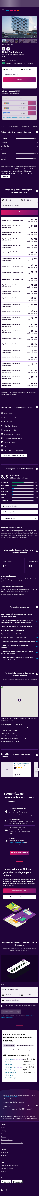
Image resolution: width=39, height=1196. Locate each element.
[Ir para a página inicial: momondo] (12, 10)
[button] (3, 10)
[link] (19, 853)
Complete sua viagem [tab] (25, 1050)
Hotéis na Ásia (17, 1116)
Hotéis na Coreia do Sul (30, 1116)
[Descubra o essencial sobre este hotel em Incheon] (37, 132)
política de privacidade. (7, 1017)
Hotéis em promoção (6, 1116)
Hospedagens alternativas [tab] (25, 1045)
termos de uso (29, 1015)
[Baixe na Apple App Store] (17, 1181)
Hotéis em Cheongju (10, 1077)
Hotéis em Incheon (7, 1118)
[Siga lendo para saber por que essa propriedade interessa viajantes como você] (37, 607)
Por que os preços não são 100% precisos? (17, 1109)
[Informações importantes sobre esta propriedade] (37, 551)
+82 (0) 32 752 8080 (9, 60)
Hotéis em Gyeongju (10, 1070)
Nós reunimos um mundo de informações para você (17, 1105)
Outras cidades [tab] (9, 1045)
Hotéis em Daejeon (9, 1067)
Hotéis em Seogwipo (10, 1072)
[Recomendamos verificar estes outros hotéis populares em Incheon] (37, 755)
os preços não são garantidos (10, 1096)
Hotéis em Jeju (8, 1064)
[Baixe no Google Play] (6, 1181)
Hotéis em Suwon (9, 1075)
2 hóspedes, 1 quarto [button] (11, 74)
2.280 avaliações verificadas (23, 63)
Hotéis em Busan (9, 1062)
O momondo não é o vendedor (13, 1102)
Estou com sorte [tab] (9, 1050)
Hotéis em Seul (8, 1059)
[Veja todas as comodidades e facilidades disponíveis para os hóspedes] (37, 407)
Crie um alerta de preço (16, 842)
